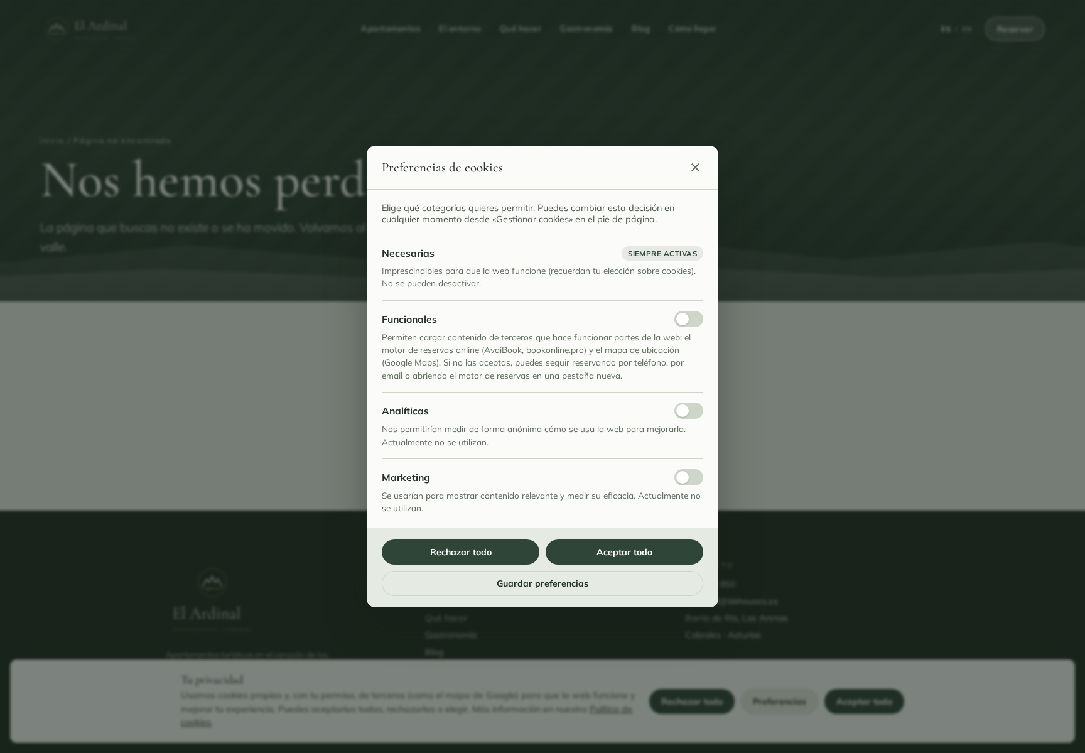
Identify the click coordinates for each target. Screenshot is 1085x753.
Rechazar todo (461, 552)
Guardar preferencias (542, 583)
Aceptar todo (624, 552)
